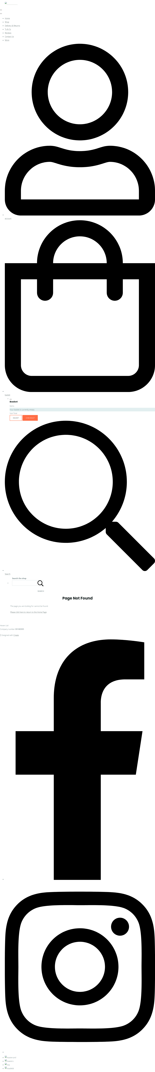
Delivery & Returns (12, 25)
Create (16, 635)
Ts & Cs (8, 29)
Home (7, 18)
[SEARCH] (41, 583)
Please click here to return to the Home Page (28, 612)
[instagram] (80, 1052)
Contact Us (9, 36)
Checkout (30, 418)
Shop (7, 22)
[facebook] (80, 879)
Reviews (8, 33)
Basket (16, 418)
